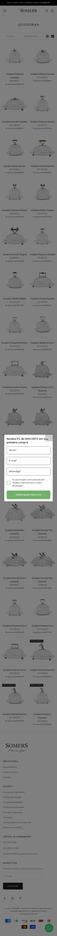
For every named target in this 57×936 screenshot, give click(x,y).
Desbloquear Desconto (28, 494)
